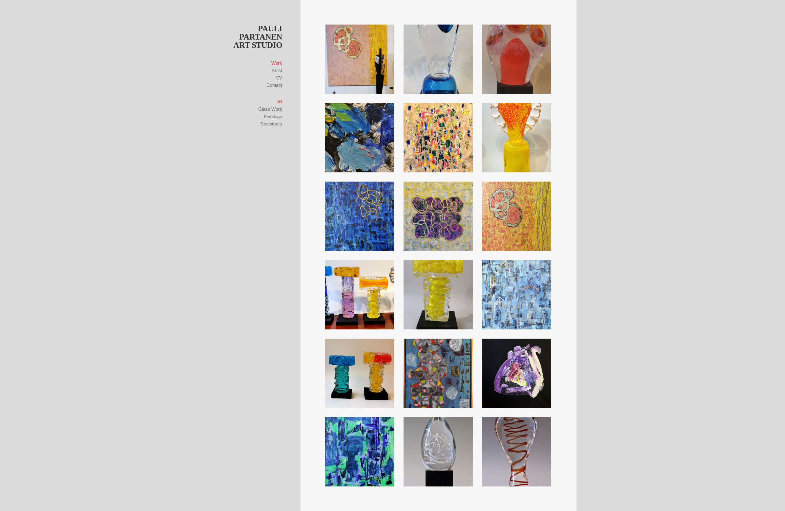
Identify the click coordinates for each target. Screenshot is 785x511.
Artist (277, 70)
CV (279, 77)
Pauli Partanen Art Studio (257, 37)
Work (276, 63)
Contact (274, 85)
